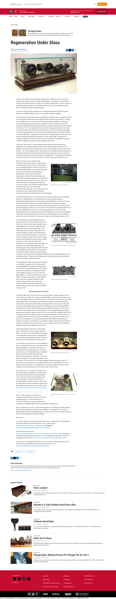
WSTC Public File (88, 583)
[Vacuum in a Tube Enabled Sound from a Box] (21, 508)
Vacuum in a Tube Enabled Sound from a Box (55, 504)
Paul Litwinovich (21, 49)
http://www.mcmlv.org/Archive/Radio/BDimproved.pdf (49, 438)
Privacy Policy (46, 579)
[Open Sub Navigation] (18, 16)
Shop (85, 16)
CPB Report (66, 576)
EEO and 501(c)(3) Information (50, 586)
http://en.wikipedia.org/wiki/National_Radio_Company (33, 428)
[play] (11, 11)
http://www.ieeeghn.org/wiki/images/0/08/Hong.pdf (32, 446)
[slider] (18, 11)
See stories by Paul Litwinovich (21, 470)
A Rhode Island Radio (44, 521)
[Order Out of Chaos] (21, 541)
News (16, 16)
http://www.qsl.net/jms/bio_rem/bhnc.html (29, 425)
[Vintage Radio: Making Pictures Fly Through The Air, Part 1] (21, 558)
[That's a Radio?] (21, 491)
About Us (58, 16)
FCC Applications (68, 583)
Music (23, 16)
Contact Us (45, 576)
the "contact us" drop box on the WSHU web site (31, 388)
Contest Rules (67, 579)
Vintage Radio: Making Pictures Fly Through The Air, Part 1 (61, 555)
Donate (102, 4)
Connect (76, 16)
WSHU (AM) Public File (69, 586)
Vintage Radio (14, 25)
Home (11, 16)
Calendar (51, 16)
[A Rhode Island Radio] (21, 524)
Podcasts (41, 16)
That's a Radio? (41, 487)
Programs (31, 16)
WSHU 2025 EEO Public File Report (51, 583)
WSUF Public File (88, 579)
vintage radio (30, 451)
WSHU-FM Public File (89, 576)
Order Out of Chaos (43, 538)
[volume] (15, 11)
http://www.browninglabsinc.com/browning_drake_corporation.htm (37, 433)
